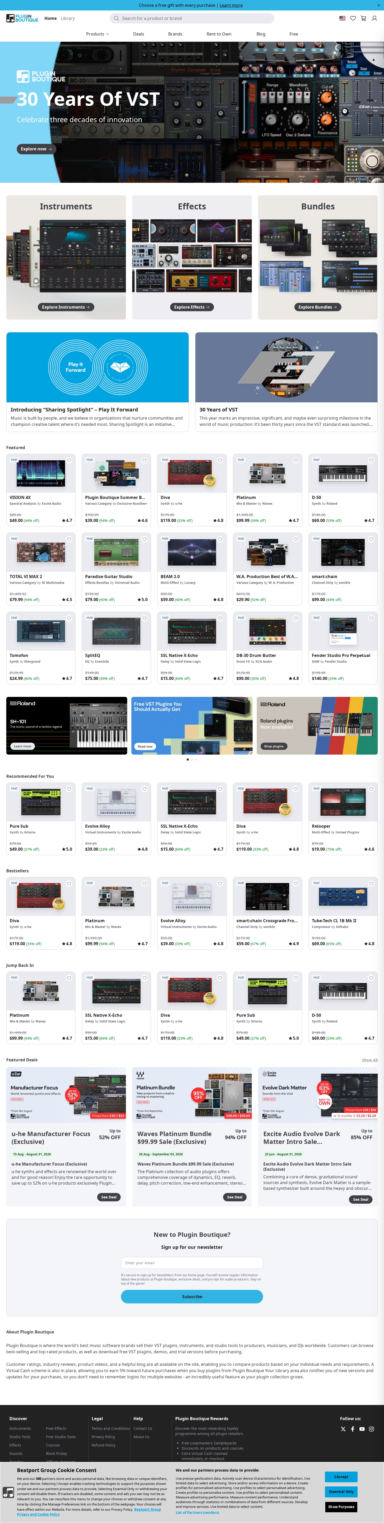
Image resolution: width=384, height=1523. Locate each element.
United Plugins (347, 832)
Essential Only (341, 1492)
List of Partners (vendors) (197, 1512)
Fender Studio (336, 661)
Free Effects (56, 1428)
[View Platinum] (267, 473)
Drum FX (243, 661)
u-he (178, 503)
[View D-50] (343, 473)
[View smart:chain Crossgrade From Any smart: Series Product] (267, 896)
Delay (165, 661)
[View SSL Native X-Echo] (192, 631)
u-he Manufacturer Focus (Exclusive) (50, 1137)
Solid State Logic (188, 661)
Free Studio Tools (61, 1436)
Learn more (231, 5)
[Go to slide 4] (197, 175)
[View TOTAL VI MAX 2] (41, 552)
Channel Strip (322, 582)
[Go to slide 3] (192, 175)
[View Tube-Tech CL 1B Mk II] (343, 896)
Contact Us (142, 1428)
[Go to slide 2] (186, 175)
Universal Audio (127, 582)
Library (68, 18)
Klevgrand (32, 661)
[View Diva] (192, 473)
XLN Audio (263, 661)
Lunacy (190, 582)
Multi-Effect (170, 582)
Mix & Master (246, 503)
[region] (192, 1492)
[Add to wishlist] (69, 460)
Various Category (98, 503)
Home (50, 18)
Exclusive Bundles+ (132, 503)
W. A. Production (281, 582)
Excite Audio (51, 503)
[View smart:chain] (343, 552)
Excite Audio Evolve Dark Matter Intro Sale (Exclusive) (301, 1137)
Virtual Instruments (100, 832)
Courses (53, 1445)
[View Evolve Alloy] (116, 802)
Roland (332, 503)
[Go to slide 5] (202, 175)
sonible (344, 582)
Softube (342, 927)
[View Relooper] (343, 802)
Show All (370, 1059)
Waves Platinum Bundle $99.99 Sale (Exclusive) (174, 1137)
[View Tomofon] (41, 631)
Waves (267, 503)
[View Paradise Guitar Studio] (116, 552)
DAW (315, 661)
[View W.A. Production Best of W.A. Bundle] (267, 552)
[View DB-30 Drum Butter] (267, 631)
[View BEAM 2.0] (192, 552)
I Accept (341, 1476)
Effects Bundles (97, 582)
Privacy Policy (103, 1436)
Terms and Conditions (111, 1428)
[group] (40, 490)
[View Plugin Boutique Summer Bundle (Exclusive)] (116, 473)
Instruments (20, 1428)
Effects (15, 1445)
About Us (141, 1436)
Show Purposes (341, 1506)
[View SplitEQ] (116, 631)
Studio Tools (20, 1436)
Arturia (29, 832)
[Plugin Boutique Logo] (22, 18)
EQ (87, 661)
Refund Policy (103, 1445)
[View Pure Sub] (41, 802)
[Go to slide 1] (181, 175)
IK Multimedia (53, 582)
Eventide (102, 661)
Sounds (15, 1453)
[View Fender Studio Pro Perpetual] (343, 631)
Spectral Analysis (23, 503)
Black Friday (56, 1453)
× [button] (378, 5)
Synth (165, 503)
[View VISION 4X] (41, 473)
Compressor (321, 927)
